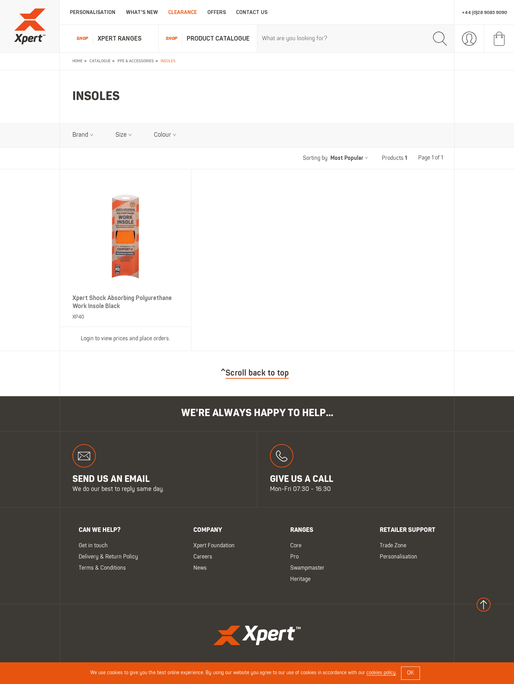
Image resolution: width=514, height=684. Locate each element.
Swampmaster (307, 568)
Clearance (182, 12)
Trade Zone (393, 546)
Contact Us (251, 12)
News (200, 568)
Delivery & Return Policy (108, 557)
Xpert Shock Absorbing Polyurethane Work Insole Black (122, 302)
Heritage (300, 579)
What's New (142, 12)
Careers (202, 557)
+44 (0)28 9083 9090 (484, 12)
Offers (216, 12)
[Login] (469, 39)
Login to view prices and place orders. (125, 339)
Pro (294, 557)
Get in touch (93, 546)
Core (295, 546)
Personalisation (92, 12)
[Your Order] (499, 39)
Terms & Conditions (102, 568)
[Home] (29, 26)
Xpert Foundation (214, 546)
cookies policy (381, 673)
